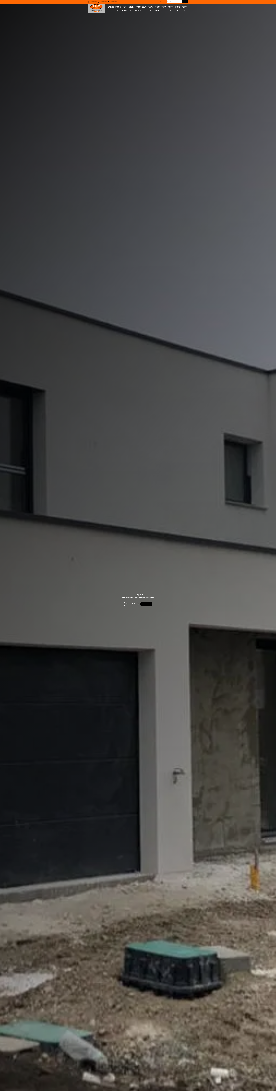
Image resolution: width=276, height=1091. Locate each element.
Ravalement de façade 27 (111, 7)
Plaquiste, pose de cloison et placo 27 (157, 8)
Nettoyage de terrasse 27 (164, 7)
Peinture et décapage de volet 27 (124, 8)
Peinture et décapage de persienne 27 (118, 8)
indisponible (93, 2)
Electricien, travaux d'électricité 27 (184, 8)
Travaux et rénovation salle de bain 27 (150, 8)
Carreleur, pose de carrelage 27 (170, 8)
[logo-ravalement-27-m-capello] (96, 8)
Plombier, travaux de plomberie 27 (177, 8)
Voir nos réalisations (131, 604)
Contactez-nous (146, 604)
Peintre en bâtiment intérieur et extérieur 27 (138, 8)
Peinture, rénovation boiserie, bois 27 (131, 8)
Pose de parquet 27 (144, 7)
